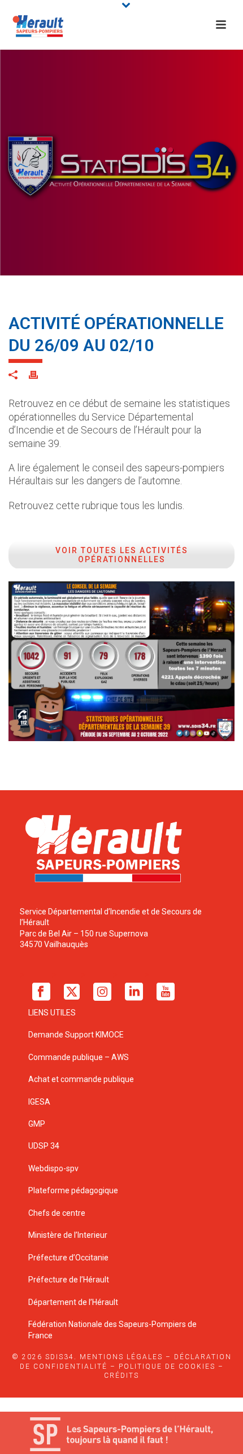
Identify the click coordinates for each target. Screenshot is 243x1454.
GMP (36, 1123)
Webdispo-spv (53, 1168)
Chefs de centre (56, 1212)
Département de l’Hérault (73, 1302)
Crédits (121, 1375)
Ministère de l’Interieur (67, 1235)
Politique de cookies (167, 1366)
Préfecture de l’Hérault (68, 1279)
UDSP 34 (43, 1145)
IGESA (39, 1101)
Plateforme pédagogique (73, 1190)
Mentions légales (121, 1357)
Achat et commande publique (82, 1079)
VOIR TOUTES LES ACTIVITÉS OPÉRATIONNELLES (121, 555)
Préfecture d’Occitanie (68, 1257)
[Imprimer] (39, 374)
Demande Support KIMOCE (76, 1034)
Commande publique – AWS (78, 1057)
